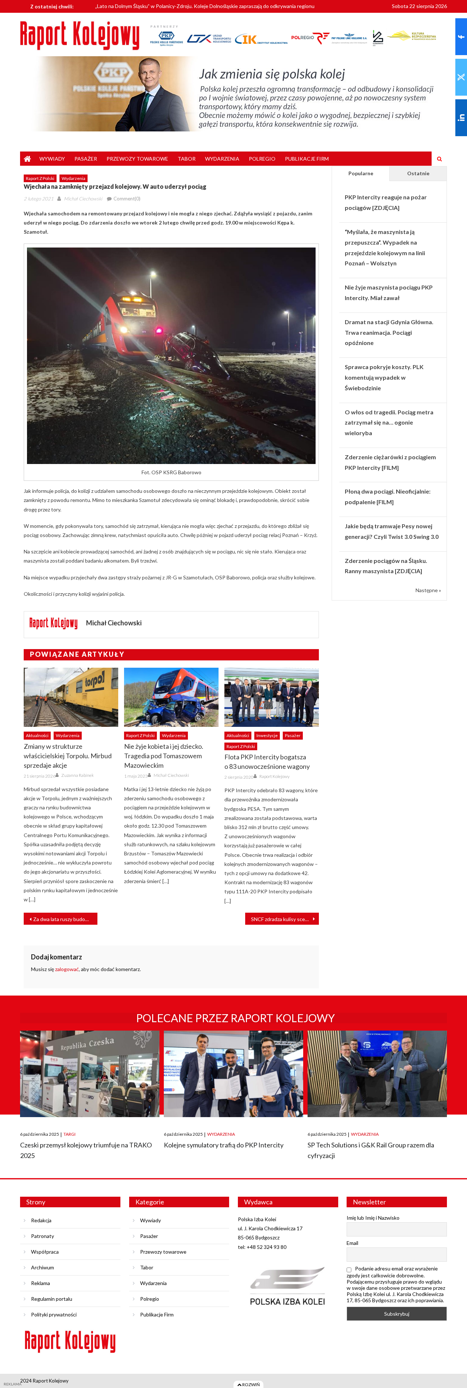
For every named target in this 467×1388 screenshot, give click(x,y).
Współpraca (45, 1252)
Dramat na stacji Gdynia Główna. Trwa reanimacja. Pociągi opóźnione (389, 332)
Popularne (360, 173)
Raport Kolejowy (274, 776)
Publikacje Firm (307, 159)
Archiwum (42, 1267)
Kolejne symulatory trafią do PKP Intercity (223, 1145)
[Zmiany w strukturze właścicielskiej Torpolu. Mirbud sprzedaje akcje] (71, 697)
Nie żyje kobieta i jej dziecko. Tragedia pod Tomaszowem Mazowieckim (163, 755)
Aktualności (37, 735)
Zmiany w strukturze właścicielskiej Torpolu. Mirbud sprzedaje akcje (68, 755)
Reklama (40, 1283)
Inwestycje (267, 735)
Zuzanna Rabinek (77, 775)
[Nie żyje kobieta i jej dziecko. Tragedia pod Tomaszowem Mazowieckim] (171, 697)
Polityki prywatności (54, 1314)
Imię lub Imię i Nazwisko (373, 1218)
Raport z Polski (40, 178)
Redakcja (41, 1220)
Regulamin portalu (51, 1299)
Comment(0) (126, 199)
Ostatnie (418, 173)
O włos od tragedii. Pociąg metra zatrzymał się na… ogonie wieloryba (389, 423)
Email (352, 1243)
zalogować (67, 969)
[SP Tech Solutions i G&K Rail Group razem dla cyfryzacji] (377, 1074)
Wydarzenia (222, 159)
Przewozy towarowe (137, 159)
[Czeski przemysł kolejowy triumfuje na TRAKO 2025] (89, 1074)
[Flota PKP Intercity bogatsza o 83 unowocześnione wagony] (271, 697)
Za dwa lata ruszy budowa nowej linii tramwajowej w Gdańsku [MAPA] (65, 919)
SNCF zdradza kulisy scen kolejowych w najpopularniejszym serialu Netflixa (285, 919)
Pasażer (85, 159)
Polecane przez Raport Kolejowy (235, 1017)
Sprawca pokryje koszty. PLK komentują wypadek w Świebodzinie (384, 377)
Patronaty (42, 1236)
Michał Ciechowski (83, 199)
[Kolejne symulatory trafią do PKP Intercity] (233, 1074)
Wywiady (52, 159)
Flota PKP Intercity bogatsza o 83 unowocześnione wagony (267, 761)
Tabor (187, 159)
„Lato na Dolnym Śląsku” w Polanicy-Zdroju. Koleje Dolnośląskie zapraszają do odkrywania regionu (204, 4)
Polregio (262, 159)
